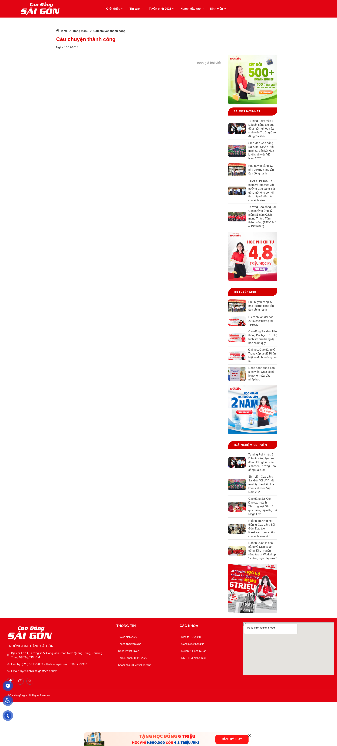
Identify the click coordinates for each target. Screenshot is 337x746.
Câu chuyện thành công (85, 39)
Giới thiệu (113, 8)
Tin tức (135, 8)
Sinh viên (216, 8)
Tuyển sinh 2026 (160, 8)
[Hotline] (29, 681)
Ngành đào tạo (190, 8)
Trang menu (80, 30)
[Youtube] (20, 681)
